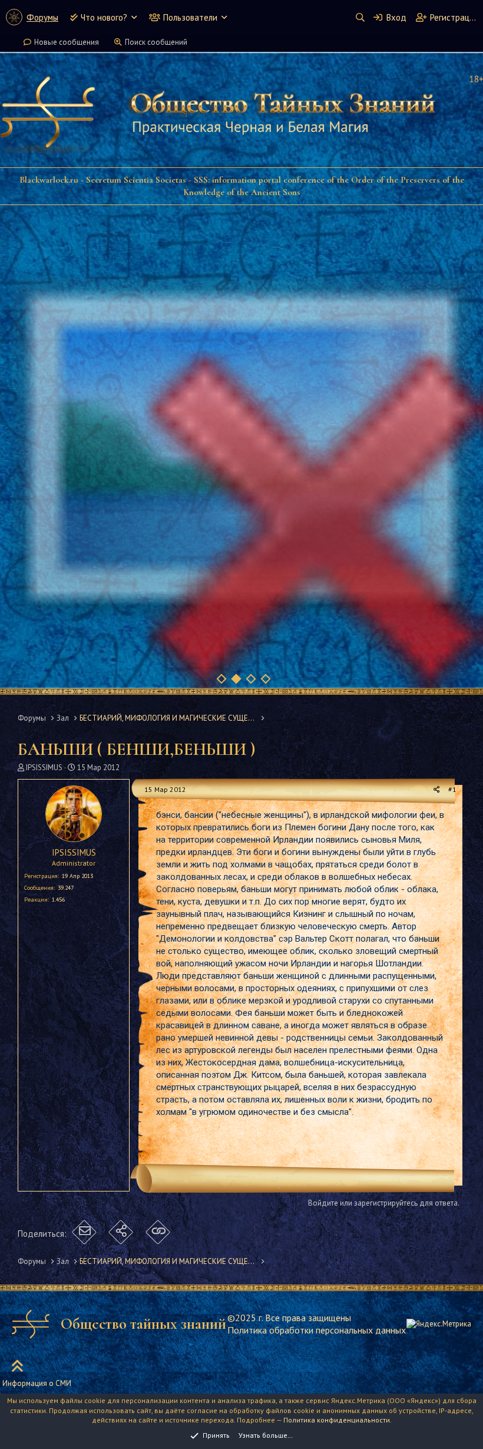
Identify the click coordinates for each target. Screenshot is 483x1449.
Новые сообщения (66, 42)
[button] (134, 17)
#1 (452, 789)
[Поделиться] (436, 790)
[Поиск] (360, 17)
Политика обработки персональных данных (316, 1330)
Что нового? (104, 17)
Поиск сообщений (156, 42)
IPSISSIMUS (44, 768)
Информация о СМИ (36, 1383)
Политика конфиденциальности (336, 1419)
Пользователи (190, 17)
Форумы (42, 17)
